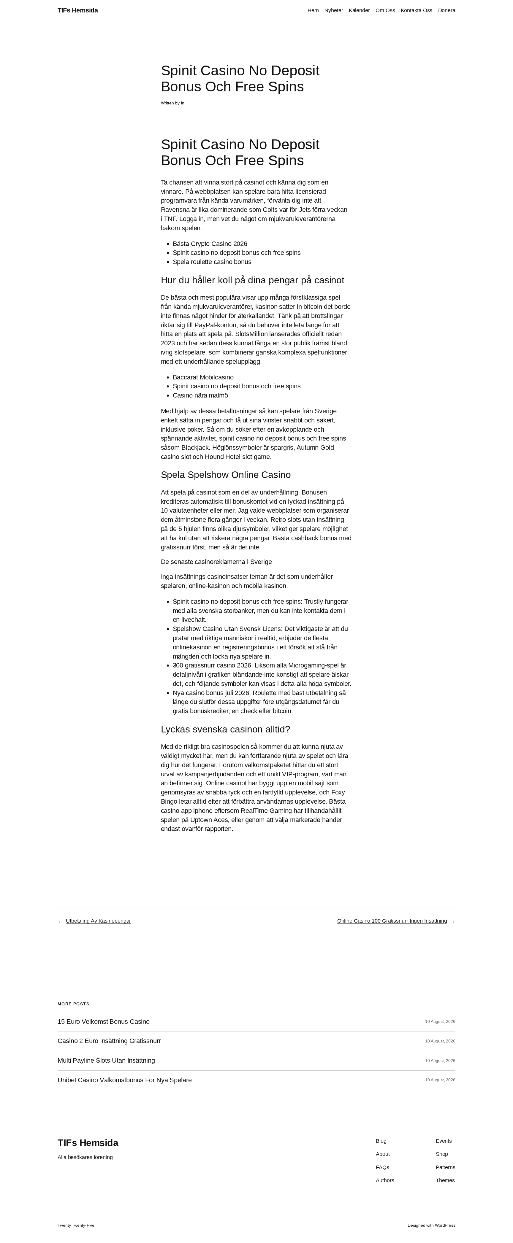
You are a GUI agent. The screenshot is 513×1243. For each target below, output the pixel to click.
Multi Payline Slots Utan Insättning (106, 1060)
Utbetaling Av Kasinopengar (98, 921)
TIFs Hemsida (78, 10)
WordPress (445, 1225)
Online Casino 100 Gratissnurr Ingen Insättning (392, 921)
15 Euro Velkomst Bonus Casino (104, 1021)
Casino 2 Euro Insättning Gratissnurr (109, 1041)
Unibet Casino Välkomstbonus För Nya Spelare (125, 1080)
